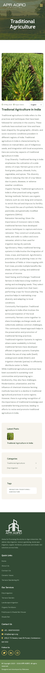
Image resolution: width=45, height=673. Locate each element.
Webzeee (25, 669)
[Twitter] (4, 652)
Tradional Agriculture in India (20, 443)
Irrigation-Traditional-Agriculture (20, 491)
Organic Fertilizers (9, 607)
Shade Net (6, 617)
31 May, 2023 (8, 105)
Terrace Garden (8, 598)
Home (4, 561)
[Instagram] (17, 652)
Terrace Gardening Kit (10, 580)
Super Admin (19, 105)
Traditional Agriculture (16, 463)
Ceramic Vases (7, 575)
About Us (5, 566)
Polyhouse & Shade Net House (14, 612)
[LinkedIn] (10, 652)
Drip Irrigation (12, 468)
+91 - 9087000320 (11, 630)
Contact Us (6, 570)
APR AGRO (25, 663)
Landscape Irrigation (10, 602)
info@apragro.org (11, 634)
